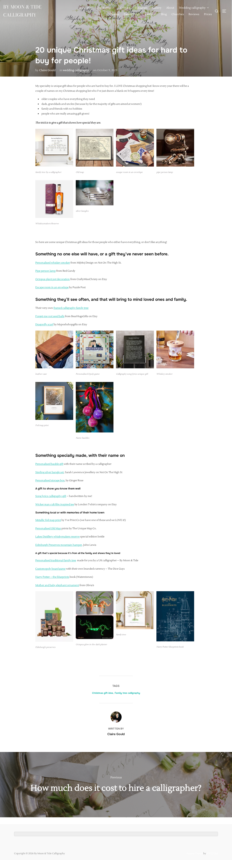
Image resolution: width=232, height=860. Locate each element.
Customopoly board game (50, 568)
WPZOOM (212, 853)
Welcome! (85, 8)
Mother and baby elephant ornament (57, 585)
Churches (178, 14)
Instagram (141, 8)
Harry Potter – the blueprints (52, 577)
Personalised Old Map (48, 528)
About (170, 8)
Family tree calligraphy (127, 692)
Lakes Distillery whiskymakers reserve (57, 536)
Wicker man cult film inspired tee (54, 504)
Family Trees (132, 14)
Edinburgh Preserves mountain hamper (58, 545)
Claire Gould (47, 70)
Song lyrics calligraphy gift (50, 496)
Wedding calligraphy (192, 8)
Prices (208, 14)
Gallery (157, 8)
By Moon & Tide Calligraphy (22, 11)
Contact (125, 8)
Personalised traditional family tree (55, 560)
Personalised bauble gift (49, 464)
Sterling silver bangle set (49, 472)
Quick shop (104, 8)
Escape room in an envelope (52, 287)
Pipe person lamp (45, 271)
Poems (115, 14)
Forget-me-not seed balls (49, 316)
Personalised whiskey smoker (52, 262)
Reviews (194, 14)
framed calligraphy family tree (70, 308)
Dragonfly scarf (44, 324)
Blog (164, 14)
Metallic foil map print (48, 520)
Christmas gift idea (102, 692)
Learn (149, 14)
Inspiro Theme (194, 853)
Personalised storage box (50, 480)
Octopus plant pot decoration (52, 279)
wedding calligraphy (76, 70)
